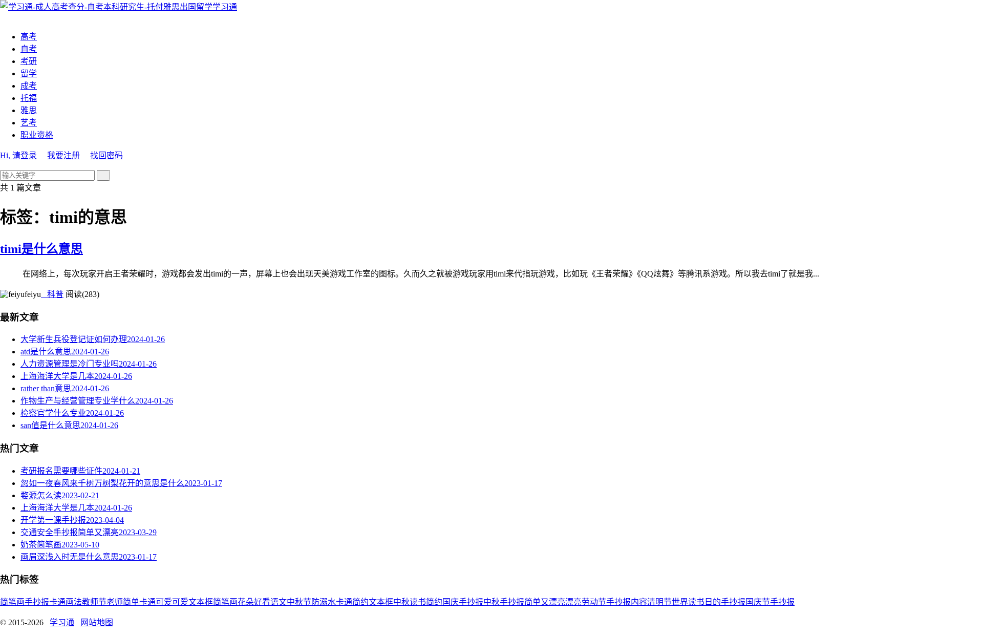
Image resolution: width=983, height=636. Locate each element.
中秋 (401, 602)
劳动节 (594, 602)
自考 (28, 49)
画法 (74, 602)
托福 (28, 98)
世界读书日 (692, 602)
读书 (418, 602)
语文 (278, 602)
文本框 (381, 602)
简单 (131, 602)
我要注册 (63, 155)
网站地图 (96, 622)
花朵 (246, 602)
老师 (114, 602)
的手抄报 (729, 602)
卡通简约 (352, 602)
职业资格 (36, 135)
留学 (28, 73)
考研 (28, 61)
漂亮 (573, 602)
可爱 (180, 602)
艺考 (28, 122)
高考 (28, 36)
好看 (262, 602)
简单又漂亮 (544, 602)
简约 (434, 602)
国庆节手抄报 (770, 602)
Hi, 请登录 (18, 155)
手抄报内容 (626, 602)
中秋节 (299, 602)
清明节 (659, 602)
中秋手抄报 (503, 602)
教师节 (94, 602)
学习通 (224, 7)
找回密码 (106, 155)
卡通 (57, 602)
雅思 (28, 110)
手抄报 (37, 602)
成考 (28, 85)
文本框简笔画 (213, 602)
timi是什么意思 (41, 249)
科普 (52, 294)
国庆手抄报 (462, 602)
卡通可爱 (155, 602)
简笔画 (12, 602)
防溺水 (323, 602)
